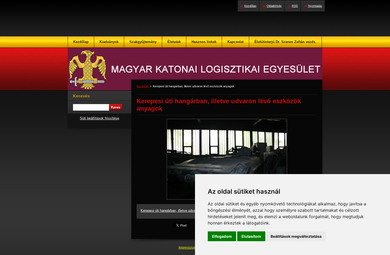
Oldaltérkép (274, 5)
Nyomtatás (315, 5)
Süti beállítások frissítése (99, 118)
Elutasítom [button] (251, 236)
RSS (295, 5)
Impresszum (188, 247)
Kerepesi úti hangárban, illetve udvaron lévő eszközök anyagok (189, 211)
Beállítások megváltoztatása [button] (296, 236)
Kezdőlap (143, 86)
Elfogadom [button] (222, 236)
